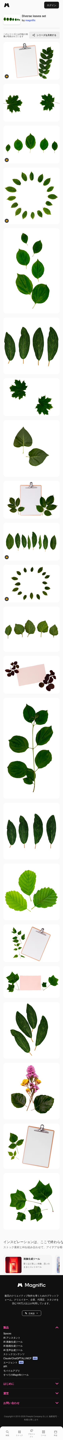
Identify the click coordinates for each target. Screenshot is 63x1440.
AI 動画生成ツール (13, 1345)
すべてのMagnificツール (16, 1374)
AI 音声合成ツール (13, 1350)
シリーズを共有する (46, 35)
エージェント (13, 1362)
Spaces (7, 1333)
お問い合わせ (11, 1403)
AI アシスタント (11, 1337)
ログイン (51, 5)
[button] (31, 1313)
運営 (6, 1393)
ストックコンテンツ (14, 1354)
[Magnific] (6, 5)
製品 (6, 1327)
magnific (30, 20)
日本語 (32, 1313)
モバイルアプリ (11, 1370)
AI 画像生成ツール (13, 1341)
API (5, 1366)
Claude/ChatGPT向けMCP (20, 1358)
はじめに (8, 1383)
